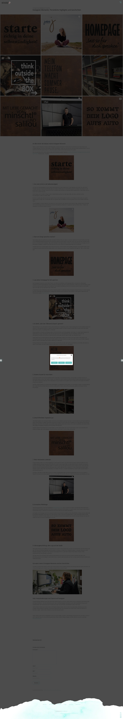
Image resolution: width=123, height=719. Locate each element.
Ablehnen (61, 362)
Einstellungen (69, 362)
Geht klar (54, 362)
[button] (71, 355)
